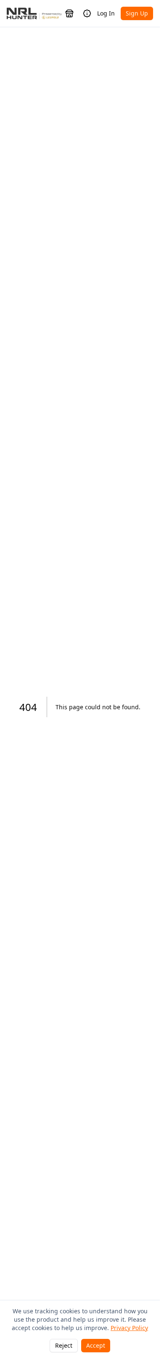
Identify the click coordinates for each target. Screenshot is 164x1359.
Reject (63, 1345)
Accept (95, 1345)
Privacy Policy (129, 1328)
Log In (106, 13)
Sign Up (137, 13)
